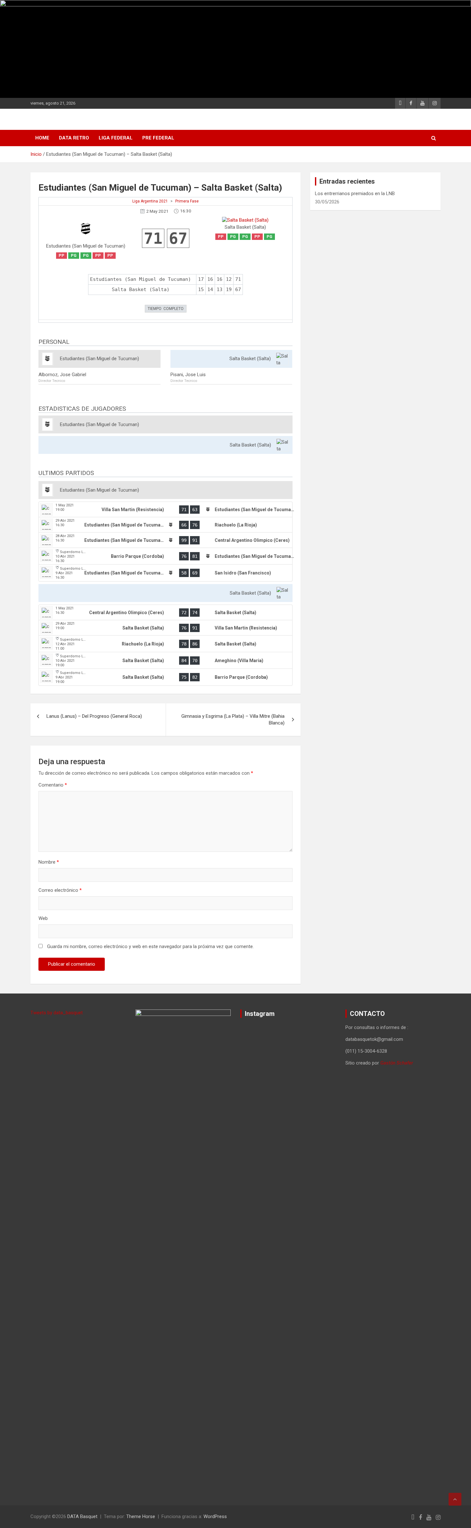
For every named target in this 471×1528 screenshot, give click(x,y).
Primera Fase (187, 201)
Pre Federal (158, 138)
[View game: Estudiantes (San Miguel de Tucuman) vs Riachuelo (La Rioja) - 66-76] (165, 525)
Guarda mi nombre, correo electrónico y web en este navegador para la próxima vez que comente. (150, 946)
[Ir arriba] (455, 1499)
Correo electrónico (60, 890)
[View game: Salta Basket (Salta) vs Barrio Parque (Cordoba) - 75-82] (165, 677)
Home (42, 138)
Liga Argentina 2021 (150, 201)
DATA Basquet (82, 1516)
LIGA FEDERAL (116, 138)
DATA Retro (74, 138)
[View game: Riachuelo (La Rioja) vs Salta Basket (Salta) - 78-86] (165, 644)
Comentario (52, 785)
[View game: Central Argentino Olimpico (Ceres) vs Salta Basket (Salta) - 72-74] (165, 612)
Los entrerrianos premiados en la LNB (355, 193)
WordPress (215, 1516)
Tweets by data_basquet (56, 1013)
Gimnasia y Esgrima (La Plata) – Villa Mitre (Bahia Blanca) (233, 719)
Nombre (48, 862)
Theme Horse (140, 1516)
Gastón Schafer (396, 1063)
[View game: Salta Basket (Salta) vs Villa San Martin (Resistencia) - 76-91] (165, 628)
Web (43, 918)
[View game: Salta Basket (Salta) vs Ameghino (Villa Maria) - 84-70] (165, 660)
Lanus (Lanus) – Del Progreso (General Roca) (94, 716)
